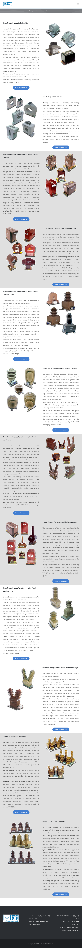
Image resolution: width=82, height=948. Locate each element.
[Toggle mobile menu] (78, 4)
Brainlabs (51, 943)
